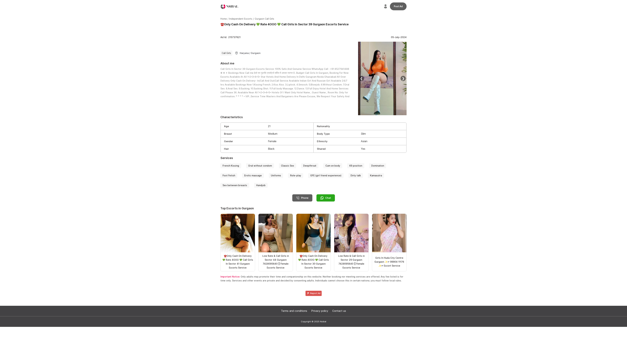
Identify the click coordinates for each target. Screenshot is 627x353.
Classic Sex (287, 165)
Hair (226, 148)
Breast (228, 133)
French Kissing (231, 165)
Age (226, 126)
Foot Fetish (229, 175)
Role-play (295, 175)
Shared (321, 148)
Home (223, 18)
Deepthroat (309, 165)
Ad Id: (230, 37)
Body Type (323, 133)
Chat (328, 198)
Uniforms (276, 175)
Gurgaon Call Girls (264, 18)
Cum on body (332, 165)
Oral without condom (260, 165)
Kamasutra (376, 175)
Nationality (323, 126)
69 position (355, 165)
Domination (377, 165)
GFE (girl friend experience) (325, 175)
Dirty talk (356, 175)
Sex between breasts (235, 185)
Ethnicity (322, 141)
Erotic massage (253, 175)
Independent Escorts (240, 18)
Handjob (260, 185)
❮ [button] (361, 78)
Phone (304, 198)
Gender (228, 141)
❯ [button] (403, 78)
